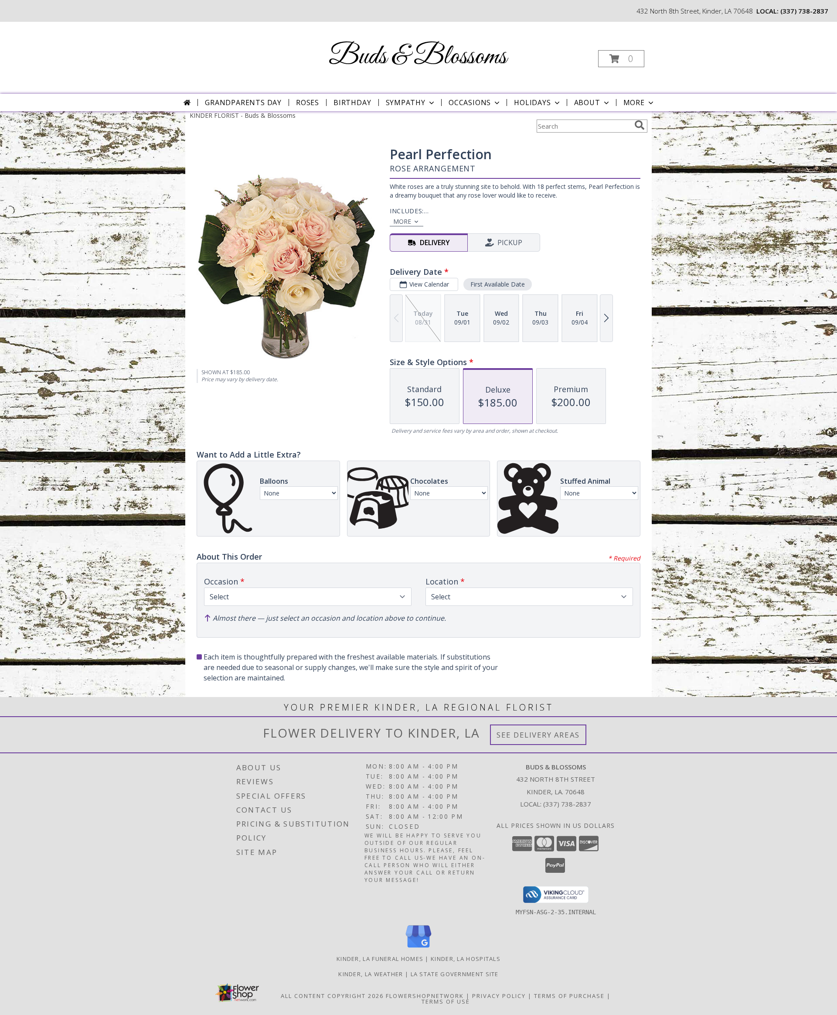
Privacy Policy (499, 996)
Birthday (352, 102)
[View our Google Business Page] (418, 948)
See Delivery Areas (538, 735)
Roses (307, 102)
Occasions (470, 102)
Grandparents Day (243, 102)
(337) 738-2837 (804, 11)
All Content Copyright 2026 (332, 996)
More (634, 102)
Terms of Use (446, 1001)
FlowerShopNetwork (425, 996)
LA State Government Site (455, 974)
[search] (639, 125)
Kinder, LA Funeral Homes (380, 959)
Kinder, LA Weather (370, 974)
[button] (621, 58)
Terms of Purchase (569, 996)
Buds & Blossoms (418, 57)
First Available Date (497, 284)
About (587, 102)
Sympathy (405, 102)
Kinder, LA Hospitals (465, 959)
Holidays (532, 102)
